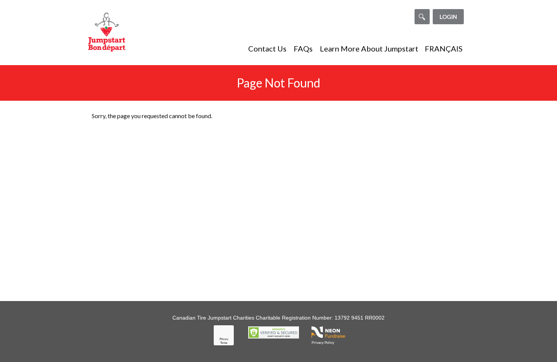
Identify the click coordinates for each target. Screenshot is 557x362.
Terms (223, 342)
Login (448, 16)
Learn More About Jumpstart (369, 48)
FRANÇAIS (444, 48)
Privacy (223, 338)
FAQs (303, 48)
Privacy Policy (322, 342)
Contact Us (267, 48)
